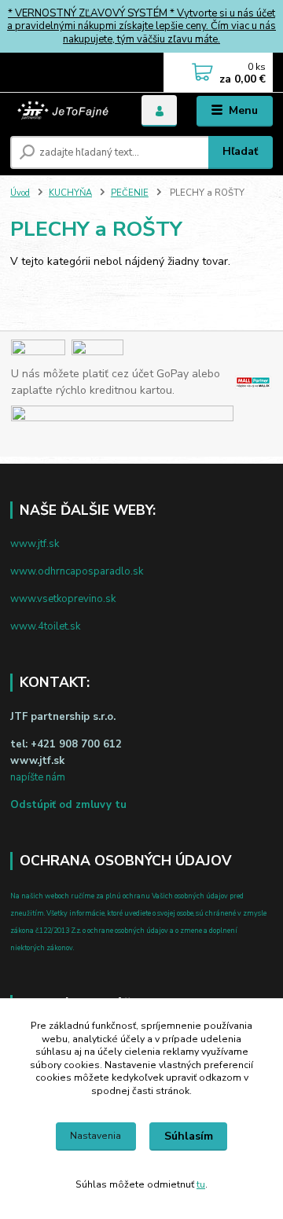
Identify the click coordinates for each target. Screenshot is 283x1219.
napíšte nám (37, 777)
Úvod (20, 193)
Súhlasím (188, 1136)
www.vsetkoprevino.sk (63, 599)
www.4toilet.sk (45, 626)
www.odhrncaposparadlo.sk (76, 571)
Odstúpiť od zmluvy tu (68, 805)
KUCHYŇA (70, 193)
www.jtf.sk (34, 544)
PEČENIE (130, 193)
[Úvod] (64, 111)
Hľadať (240, 151)
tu (201, 1184)
